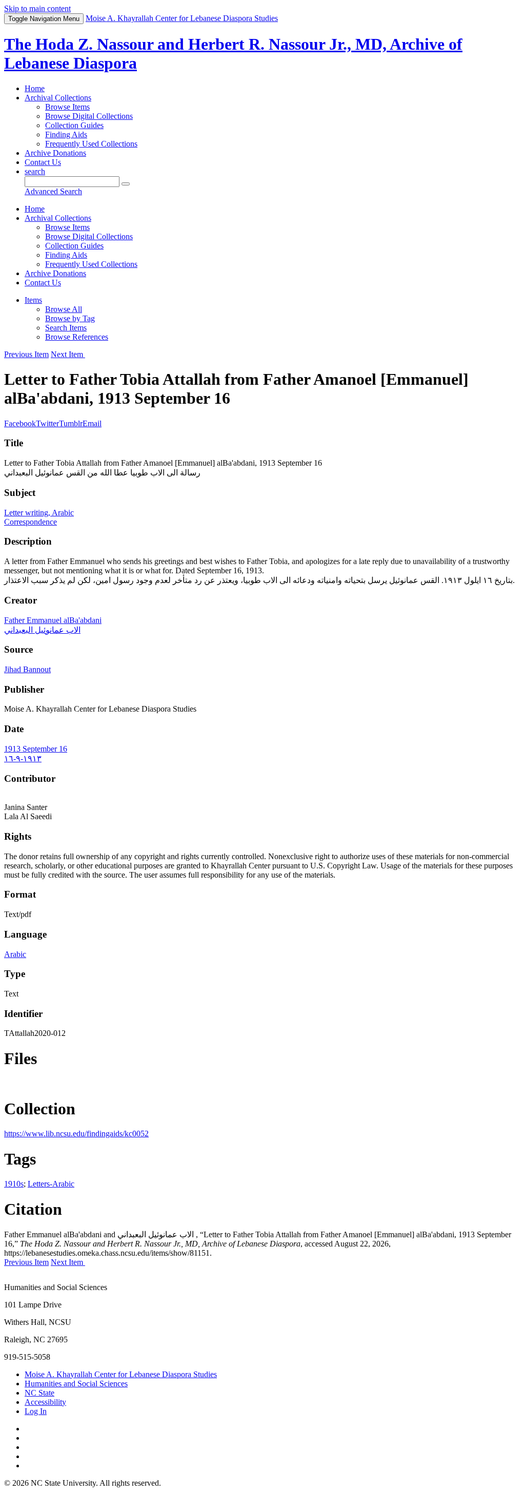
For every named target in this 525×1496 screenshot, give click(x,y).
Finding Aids (66, 134)
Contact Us (43, 162)
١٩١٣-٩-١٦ (23, 758)
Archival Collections (58, 97)
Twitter (47, 423)
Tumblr (71, 423)
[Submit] (126, 183)
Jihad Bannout (27, 669)
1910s (14, 1183)
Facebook (20, 423)
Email (92, 423)
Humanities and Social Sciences (76, 1383)
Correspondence (30, 521)
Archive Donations (55, 153)
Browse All (63, 309)
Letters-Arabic (51, 1183)
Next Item (68, 354)
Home (35, 88)
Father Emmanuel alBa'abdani (53, 620)
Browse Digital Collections (89, 116)
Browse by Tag (70, 318)
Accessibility (45, 1402)
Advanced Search (53, 191)
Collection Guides (74, 125)
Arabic (15, 954)
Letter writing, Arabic (39, 512)
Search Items (66, 327)
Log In (36, 1411)
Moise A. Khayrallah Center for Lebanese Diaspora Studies (121, 1374)
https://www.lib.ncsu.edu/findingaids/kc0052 (76, 1133)
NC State (39, 1392)
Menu (43, 19)
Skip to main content (37, 8)
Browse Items (67, 106)
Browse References (76, 337)
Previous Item (26, 354)
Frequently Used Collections (91, 143)
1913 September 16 (35, 748)
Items (33, 300)
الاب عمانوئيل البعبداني (42, 630)
